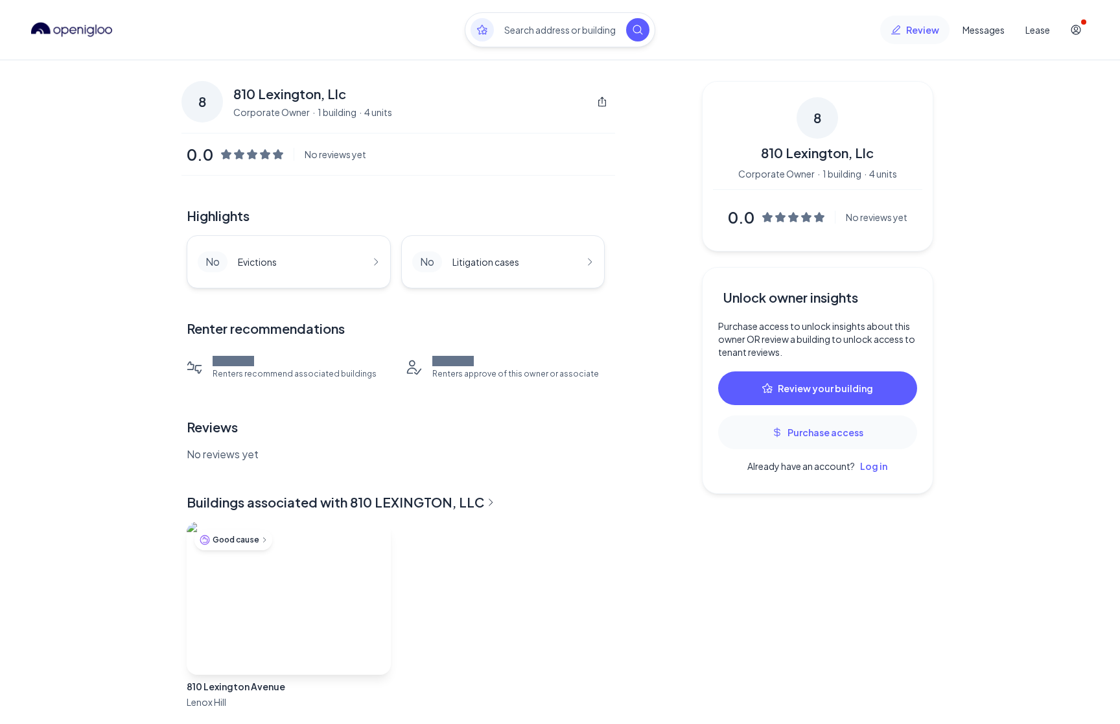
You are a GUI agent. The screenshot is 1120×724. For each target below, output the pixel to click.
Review (922, 30)
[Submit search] (637, 29)
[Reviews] (482, 29)
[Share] (602, 102)
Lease (1037, 30)
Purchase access (825, 432)
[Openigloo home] (72, 30)
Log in (873, 466)
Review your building (825, 388)
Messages (983, 30)
